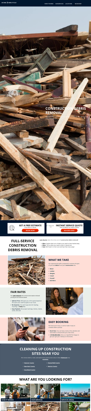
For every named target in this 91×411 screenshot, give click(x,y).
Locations (68, 3)
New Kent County (29, 366)
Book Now (78, 3)
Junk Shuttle (43, 240)
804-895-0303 (69, 230)
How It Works (49, 3)
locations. (45, 359)
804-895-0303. (56, 335)
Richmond (64, 357)
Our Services (59, 3)
